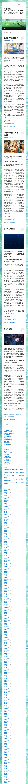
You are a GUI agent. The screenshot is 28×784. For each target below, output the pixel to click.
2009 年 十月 (6, 727)
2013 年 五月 (6, 664)
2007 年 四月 (6, 774)
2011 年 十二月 (7, 691)
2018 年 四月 (6, 587)
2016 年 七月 (6, 610)
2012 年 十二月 (7, 672)
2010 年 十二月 (7, 708)
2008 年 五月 (6, 754)
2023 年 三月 (6, 536)
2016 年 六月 (6, 612)
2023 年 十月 (6, 525)
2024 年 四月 (6, 516)
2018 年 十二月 (7, 582)
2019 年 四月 (6, 577)
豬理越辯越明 (7, 439)
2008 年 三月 (6, 757)
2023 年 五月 (6, 533)
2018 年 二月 (6, 588)
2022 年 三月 (6, 555)
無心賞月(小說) (7, 434)
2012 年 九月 (6, 677)
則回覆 (13, 126)
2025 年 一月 (6, 501)
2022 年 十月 (6, 544)
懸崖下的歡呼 (7, 464)
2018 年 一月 (6, 590)
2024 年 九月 (6, 508)
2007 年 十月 (6, 765)
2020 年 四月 (6, 568)
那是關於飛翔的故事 (11, 38)
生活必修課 (6, 459)
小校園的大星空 (9, 228)
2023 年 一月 (6, 539)
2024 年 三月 (6, 517)
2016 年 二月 (6, 617)
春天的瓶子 (6, 449)
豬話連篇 (6, 442)
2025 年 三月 (6, 498)
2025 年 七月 (6, 492)
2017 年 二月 (6, 602)
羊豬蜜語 (7, 8)
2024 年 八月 (6, 509)
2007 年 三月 (6, 776)
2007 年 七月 (6, 770)
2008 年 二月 (6, 759)
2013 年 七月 (6, 661)
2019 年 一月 (6, 580)
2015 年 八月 (6, 625)
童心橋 (5, 451)
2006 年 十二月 (7, 781)
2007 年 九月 (6, 767)
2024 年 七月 (6, 511)
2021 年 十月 (6, 561)
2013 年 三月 (6, 667)
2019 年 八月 (6, 574)
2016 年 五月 (6, 613)
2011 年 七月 (6, 699)
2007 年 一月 (6, 779)
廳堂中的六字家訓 (8, 453)
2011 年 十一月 (7, 692)
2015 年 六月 (6, 628)
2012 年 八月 (6, 678)
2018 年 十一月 (7, 584)
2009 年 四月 (6, 737)
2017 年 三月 (6, 601)
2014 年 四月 (6, 647)
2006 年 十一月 (7, 782)
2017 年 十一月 (7, 591)
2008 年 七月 (6, 751)
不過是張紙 (6, 462)
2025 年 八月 (6, 490)
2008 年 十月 (6, 746)
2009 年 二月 (6, 740)
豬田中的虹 (6, 441)
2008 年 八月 (6, 749)
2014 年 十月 (6, 637)
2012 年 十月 (6, 675)
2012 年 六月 (6, 681)
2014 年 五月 (6, 645)
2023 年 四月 (6, 535)
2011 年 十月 (6, 694)
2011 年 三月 (6, 703)
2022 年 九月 (6, 546)
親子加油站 (6, 436)
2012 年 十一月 (7, 673)
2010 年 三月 (6, 719)
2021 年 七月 (6, 563)
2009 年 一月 (6, 741)
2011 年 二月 (6, 705)
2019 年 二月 (6, 579)
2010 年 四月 (6, 718)
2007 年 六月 (6, 771)
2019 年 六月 (6, 576)
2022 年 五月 (6, 552)
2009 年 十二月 (7, 724)
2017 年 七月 (6, 595)
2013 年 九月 (6, 658)
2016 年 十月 (6, 609)
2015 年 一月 (6, 632)
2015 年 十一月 (7, 621)
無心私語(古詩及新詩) (8, 433)
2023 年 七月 (6, 530)
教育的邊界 (6, 454)
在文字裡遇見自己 (8, 460)
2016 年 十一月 (7, 607)
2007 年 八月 (6, 768)
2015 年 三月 (6, 631)
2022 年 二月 (6, 557)
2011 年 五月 (6, 700)
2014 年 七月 (6, 642)
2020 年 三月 (6, 569)
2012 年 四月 (6, 685)
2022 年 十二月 (7, 541)
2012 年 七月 (6, 680)
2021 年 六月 (6, 565)
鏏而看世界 (9, 126)
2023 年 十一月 (7, 524)
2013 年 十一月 (7, 655)
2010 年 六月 (6, 714)
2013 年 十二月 (7, 653)
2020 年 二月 (6, 571)
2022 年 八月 (6, 547)
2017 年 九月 (6, 593)
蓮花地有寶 (8, 329)
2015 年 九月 (6, 623)
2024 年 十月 (6, 506)
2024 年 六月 (6, 512)
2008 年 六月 (6, 752)
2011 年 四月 (6, 702)
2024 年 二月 (6, 519)
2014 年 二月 (6, 650)
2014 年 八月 (6, 640)
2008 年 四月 (6, 756)
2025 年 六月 (6, 494)
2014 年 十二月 (7, 634)
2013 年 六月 (6, 662)
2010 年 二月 (6, 721)
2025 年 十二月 (7, 489)
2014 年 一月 (6, 651)
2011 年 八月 (6, 697)
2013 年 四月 (6, 666)
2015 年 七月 (6, 626)
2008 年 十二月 (7, 743)
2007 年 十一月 (7, 763)
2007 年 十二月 (7, 762)
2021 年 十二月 (7, 560)
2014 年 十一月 (7, 636)
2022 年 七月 (6, 549)
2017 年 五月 (6, 598)
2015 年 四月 (6, 629)
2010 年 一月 (6, 722)
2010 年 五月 (6, 716)
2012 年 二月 (6, 688)
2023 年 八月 (6, 528)
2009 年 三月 (6, 738)
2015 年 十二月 (7, 620)
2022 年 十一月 (7, 543)
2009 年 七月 (6, 732)
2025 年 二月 (6, 500)
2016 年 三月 (6, 615)
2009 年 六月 (6, 733)
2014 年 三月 (6, 648)
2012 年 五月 (6, 683)
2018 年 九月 (6, 585)
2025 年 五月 (6, 495)
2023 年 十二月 (7, 522)
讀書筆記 (6, 438)
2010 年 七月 (6, 713)
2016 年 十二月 (7, 606)
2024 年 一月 (6, 520)
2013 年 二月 (6, 669)
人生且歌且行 (7, 456)
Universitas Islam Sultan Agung (11, 469)
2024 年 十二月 (7, 503)
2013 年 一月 (6, 670)
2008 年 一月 (6, 760)
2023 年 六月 (6, 531)
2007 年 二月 (6, 778)
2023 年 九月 (6, 527)
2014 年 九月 (6, 639)
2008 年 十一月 (7, 745)
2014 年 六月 (6, 644)
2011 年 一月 (6, 707)
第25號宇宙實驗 (7, 457)
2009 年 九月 (6, 729)
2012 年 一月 (6, 689)
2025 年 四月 (6, 497)
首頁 (5, 28)
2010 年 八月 (6, 711)
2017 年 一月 (6, 604)
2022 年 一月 (6, 558)
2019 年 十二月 (7, 572)
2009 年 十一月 (7, 726)
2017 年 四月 (6, 599)
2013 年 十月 (6, 656)
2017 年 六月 (6, 596)
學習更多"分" (7, 431)
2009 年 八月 (6, 730)
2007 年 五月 (6, 773)
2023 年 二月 (6, 538)
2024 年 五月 (6, 514)
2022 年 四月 (6, 554)
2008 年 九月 (6, 748)
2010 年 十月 (6, 710)
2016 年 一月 (6, 618)
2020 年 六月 (6, 566)
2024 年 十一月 (7, 505)
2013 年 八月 (6, 659)
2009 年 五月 (6, 735)
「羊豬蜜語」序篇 (8, 430)
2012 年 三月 (6, 686)
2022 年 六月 (6, 550)
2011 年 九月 (6, 696)
